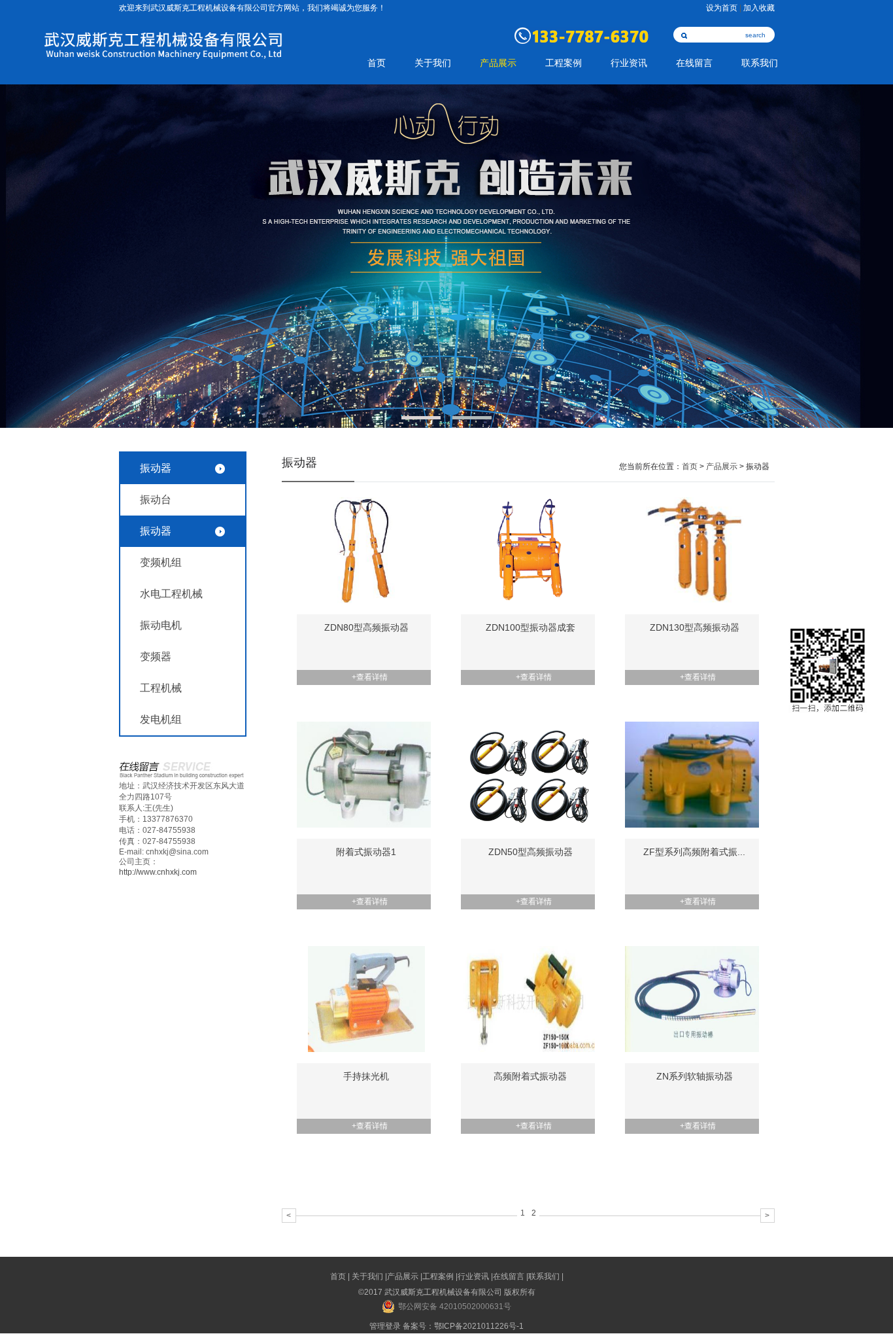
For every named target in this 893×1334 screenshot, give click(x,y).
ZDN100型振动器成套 (530, 627)
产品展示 (498, 63)
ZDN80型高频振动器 (366, 627)
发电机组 (161, 719)
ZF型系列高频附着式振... (694, 852)
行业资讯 (629, 63)
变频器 (155, 656)
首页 (376, 63)
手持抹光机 (366, 1076)
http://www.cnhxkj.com (158, 872)
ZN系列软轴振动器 (694, 1076)
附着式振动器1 (366, 852)
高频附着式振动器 (530, 1076)
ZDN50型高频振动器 (530, 852)
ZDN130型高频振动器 (694, 627)
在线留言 (694, 63)
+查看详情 (370, 677)
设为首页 (721, 7)
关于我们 (432, 63)
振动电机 (161, 625)
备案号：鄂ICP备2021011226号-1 (463, 1326)
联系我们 (759, 63)
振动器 (155, 530)
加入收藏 (759, 7)
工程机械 (161, 687)
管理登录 (385, 1326)
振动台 (155, 499)
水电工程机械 (171, 593)
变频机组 (161, 562)
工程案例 (563, 63)
